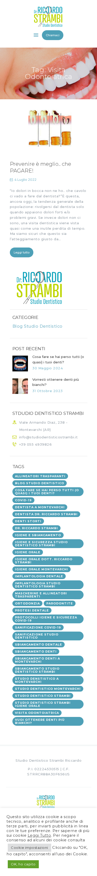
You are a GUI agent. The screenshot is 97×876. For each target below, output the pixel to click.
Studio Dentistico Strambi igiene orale (43, 704)
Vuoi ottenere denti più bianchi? (40, 721)
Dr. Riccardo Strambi (36, 528)
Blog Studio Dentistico (37, 326)
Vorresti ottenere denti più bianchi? (55, 382)
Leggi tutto (21, 252)
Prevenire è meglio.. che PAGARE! (40, 167)
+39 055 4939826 (35, 444)
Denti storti (28, 521)
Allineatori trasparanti (40, 476)
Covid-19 (23, 500)
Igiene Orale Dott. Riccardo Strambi (43, 560)
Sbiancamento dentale (38, 644)
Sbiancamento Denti (36, 651)
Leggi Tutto (39, 835)
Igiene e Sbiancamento (38, 535)
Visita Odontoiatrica (37, 713)
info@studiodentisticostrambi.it (48, 437)
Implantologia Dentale (39, 576)
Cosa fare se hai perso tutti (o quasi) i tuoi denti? (58, 359)
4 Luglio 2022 (25, 180)
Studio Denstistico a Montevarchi (37, 680)
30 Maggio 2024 (47, 368)
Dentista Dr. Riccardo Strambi (46, 514)
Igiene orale (27, 552)
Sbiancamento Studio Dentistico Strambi (37, 670)
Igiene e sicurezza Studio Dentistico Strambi (41, 543)
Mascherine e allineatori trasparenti (41, 595)
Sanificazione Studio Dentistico (36, 636)
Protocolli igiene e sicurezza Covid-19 (46, 619)
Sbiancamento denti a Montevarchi (37, 660)
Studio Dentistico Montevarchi (48, 689)
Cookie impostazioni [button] (29, 847)
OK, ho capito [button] (23, 864)
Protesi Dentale (32, 610)
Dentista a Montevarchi (40, 507)
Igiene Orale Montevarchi (41, 569)
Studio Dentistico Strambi (43, 696)
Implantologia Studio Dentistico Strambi (38, 584)
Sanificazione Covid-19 (38, 627)
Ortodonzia (27, 603)
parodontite (59, 603)
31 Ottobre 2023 (47, 391)
